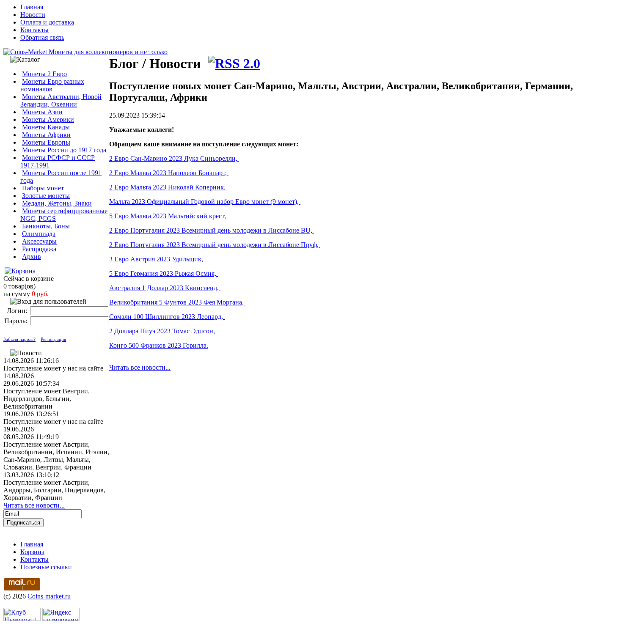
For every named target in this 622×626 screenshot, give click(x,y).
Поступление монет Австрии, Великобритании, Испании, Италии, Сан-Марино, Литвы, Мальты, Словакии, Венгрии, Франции (56, 456)
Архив (31, 256)
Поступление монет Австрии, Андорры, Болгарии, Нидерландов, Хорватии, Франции (54, 490)
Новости (32, 14)
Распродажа (39, 249)
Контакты (34, 29)
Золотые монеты (46, 195)
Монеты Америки (48, 119)
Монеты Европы (46, 142)
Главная (31, 7)
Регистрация (53, 339)
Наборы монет (43, 188)
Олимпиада (38, 233)
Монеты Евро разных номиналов (52, 85)
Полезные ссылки (46, 567)
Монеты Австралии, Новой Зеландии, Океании (61, 100)
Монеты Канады (46, 127)
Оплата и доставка (47, 22)
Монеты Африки (46, 134)
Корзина (32, 551)
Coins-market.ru (49, 596)
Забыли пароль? (19, 339)
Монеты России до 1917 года (64, 150)
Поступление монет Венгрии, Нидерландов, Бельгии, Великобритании (46, 398)
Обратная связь (42, 37)
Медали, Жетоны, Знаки (57, 203)
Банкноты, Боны (46, 226)
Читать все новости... (34, 505)
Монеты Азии (42, 111)
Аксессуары (39, 241)
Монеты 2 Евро (44, 73)
